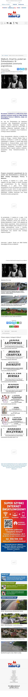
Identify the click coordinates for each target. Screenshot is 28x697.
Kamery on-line (13, 678)
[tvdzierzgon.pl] (23, 7)
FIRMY (4, 23)
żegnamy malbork (14, 331)
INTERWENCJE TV (13, 23)
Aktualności (6, 55)
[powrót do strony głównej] (14, 14)
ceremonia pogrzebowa (6, 333)
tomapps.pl (17, 689)
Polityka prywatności (13, 677)
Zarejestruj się (21, 4)
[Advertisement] (14, 39)
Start (2, 55)
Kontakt (8, 4)
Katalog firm (13, 673)
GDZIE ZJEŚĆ (7, 23)
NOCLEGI (10, 23)
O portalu (13, 675)
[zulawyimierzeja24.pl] (12, 7)
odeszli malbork (7, 331)
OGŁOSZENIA (1, 23)
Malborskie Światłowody (14, 683)
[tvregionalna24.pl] (4, 7)
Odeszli (3, 72)
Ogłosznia (14, 672)
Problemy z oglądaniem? (13, 680)
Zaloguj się (15, 4)
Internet (13, 674)
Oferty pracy (14, 469)
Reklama (4, 4)
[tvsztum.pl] (18, 7)
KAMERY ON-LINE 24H (16, 23)
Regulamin (14, 676)
